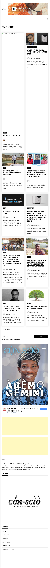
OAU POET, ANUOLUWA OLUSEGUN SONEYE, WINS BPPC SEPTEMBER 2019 (12, 308)
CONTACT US (5, 531)
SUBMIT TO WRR (6, 546)
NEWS (36, 47)
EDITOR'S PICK (30, 47)
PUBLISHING (5, 538)
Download (44, 409)
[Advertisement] (25, 426)
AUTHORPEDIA (26, 469)
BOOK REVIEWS (31, 208)
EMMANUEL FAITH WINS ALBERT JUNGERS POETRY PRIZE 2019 (12, 173)
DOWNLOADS (5, 535)
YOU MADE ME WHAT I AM (12, 136)
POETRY (5, 132)
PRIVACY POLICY (6, 542)
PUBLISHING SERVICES (8, 549)
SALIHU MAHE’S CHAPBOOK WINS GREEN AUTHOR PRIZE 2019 (37, 52)
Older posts (6, 329)
